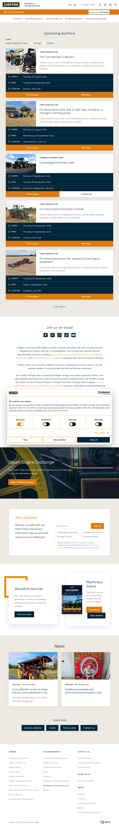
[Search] (115, 4)
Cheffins (11, 4)
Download (94, 609)
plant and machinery (68, 354)
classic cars (18, 385)
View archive (96, 615)
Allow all (93, 440)
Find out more (24, 614)
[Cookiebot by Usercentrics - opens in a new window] (100, 393)
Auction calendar (33, 728)
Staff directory (84, 767)
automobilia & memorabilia (50, 385)
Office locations (85, 758)
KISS (37, 822)
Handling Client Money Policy (21, 799)
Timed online (69, 728)
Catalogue (34, 95)
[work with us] (110, 4)
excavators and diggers (90, 354)
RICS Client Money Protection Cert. (24, 790)
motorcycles (31, 385)
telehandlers (21, 358)
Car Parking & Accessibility (89, 763)
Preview (87, 95)
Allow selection (59, 440)
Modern (50, 43)
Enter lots (87, 194)
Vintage (37, 43)
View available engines (22, 482)
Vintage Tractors (65, 536)
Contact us (89, 728)
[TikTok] (66, 335)
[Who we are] (105, 4)
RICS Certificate (16, 794)
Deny (25, 440)
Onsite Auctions (90, 536)
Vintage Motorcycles (92, 532)
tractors (54, 354)
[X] (52, 335)
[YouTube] (73, 335)
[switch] (46, 424)
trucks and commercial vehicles (47, 358)
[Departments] (100, 4)
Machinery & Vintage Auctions (32, 4)
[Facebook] (45, 335)
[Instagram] (59, 335)
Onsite (52, 728)
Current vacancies (86, 781)
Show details (100, 433)
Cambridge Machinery (67, 532)
